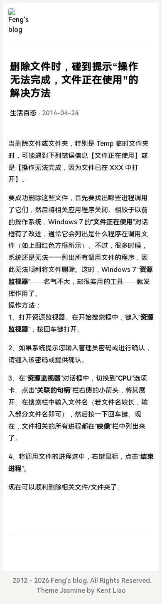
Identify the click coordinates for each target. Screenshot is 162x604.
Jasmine (72, 590)
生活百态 (23, 113)
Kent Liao (111, 590)
